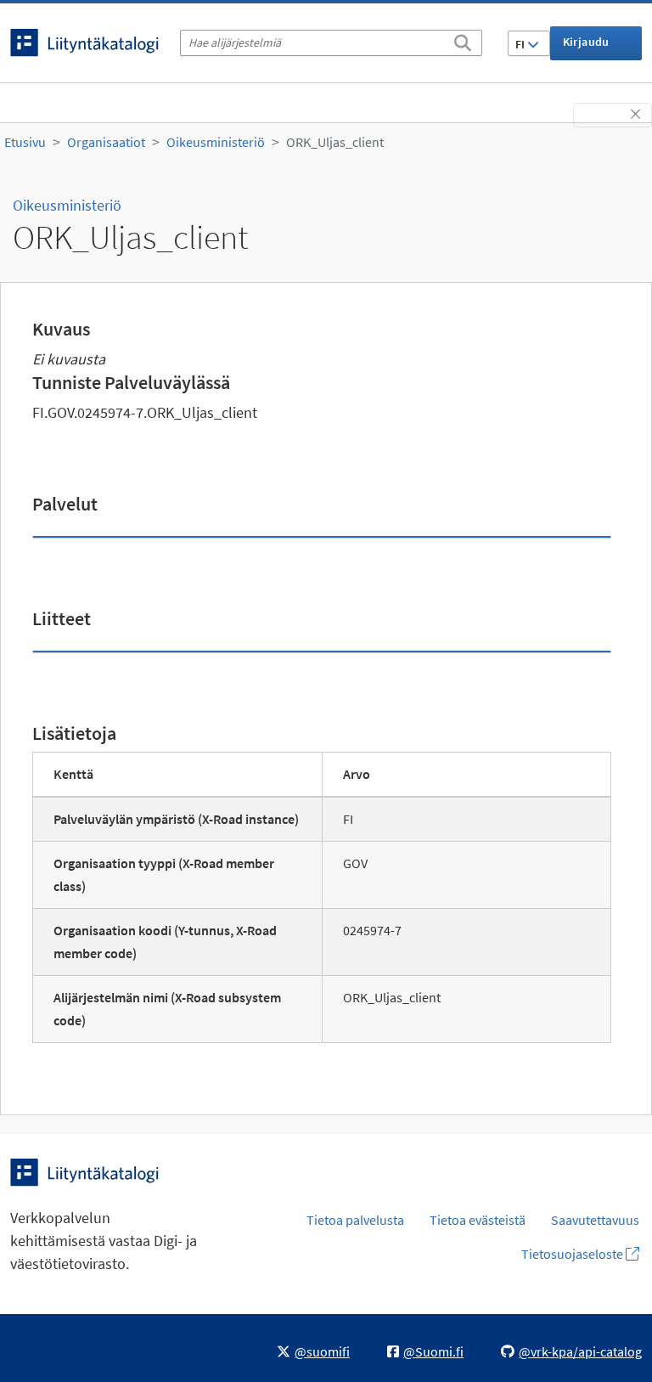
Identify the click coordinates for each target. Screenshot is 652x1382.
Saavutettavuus (595, 1219)
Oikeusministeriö (215, 141)
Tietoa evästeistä (478, 1219)
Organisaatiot (106, 141)
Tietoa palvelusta (355, 1219)
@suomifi (322, 1351)
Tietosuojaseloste (573, 1253)
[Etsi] (463, 39)
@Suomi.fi (433, 1351)
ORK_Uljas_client (335, 141)
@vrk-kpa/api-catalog (580, 1351)
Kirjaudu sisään (586, 47)
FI (521, 44)
